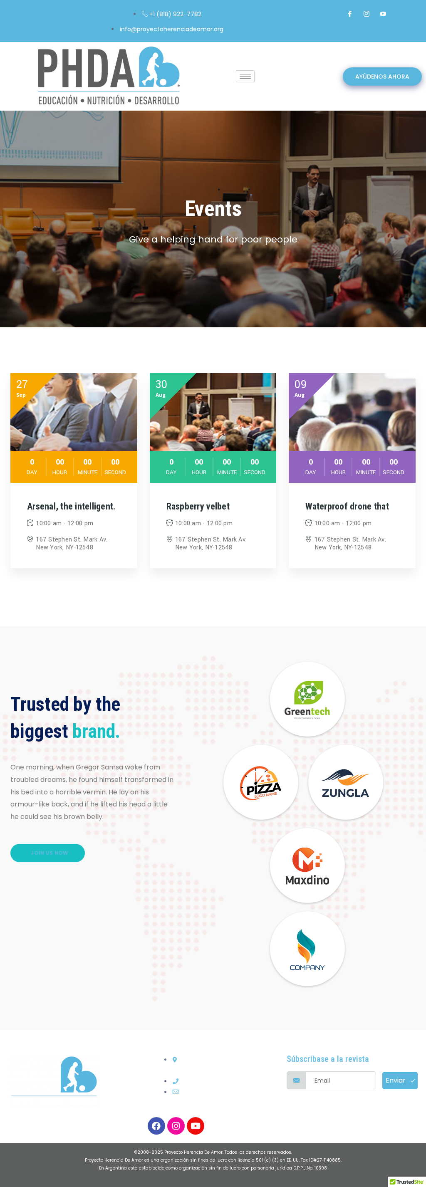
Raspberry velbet (198, 506)
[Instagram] (366, 13)
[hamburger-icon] (245, 76)
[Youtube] (195, 1126)
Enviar (396, 1080)
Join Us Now (49, 852)
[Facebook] (350, 13)
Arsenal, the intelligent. (71, 506)
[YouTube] (383, 13)
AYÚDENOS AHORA (382, 76)
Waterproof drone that (347, 506)
